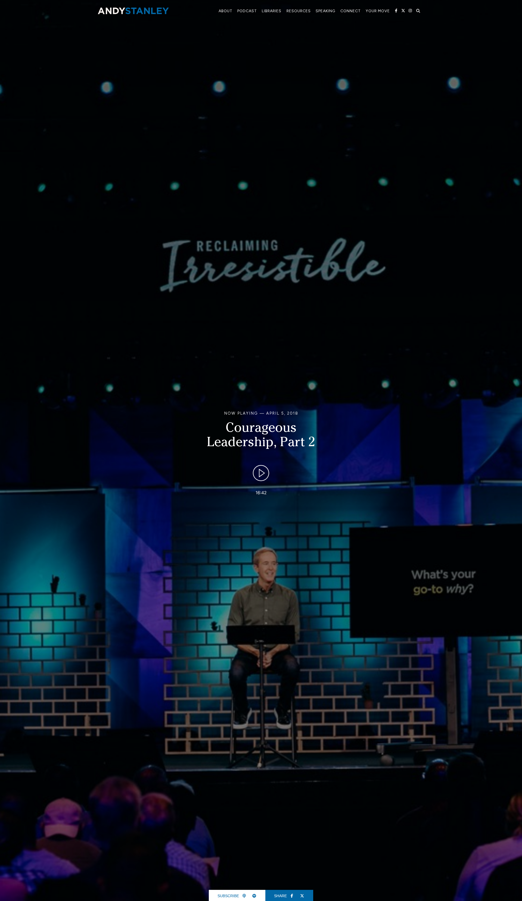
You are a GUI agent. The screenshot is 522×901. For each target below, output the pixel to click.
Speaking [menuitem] (325, 11)
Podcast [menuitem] (247, 11)
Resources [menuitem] (299, 11)
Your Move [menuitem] (378, 11)
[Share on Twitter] (302, 896)
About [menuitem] (225, 11)
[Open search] (418, 11)
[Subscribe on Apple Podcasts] (244, 896)
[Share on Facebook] (292, 896)
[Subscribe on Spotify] (254, 896)
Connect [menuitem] (350, 11)
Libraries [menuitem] (271, 11)
